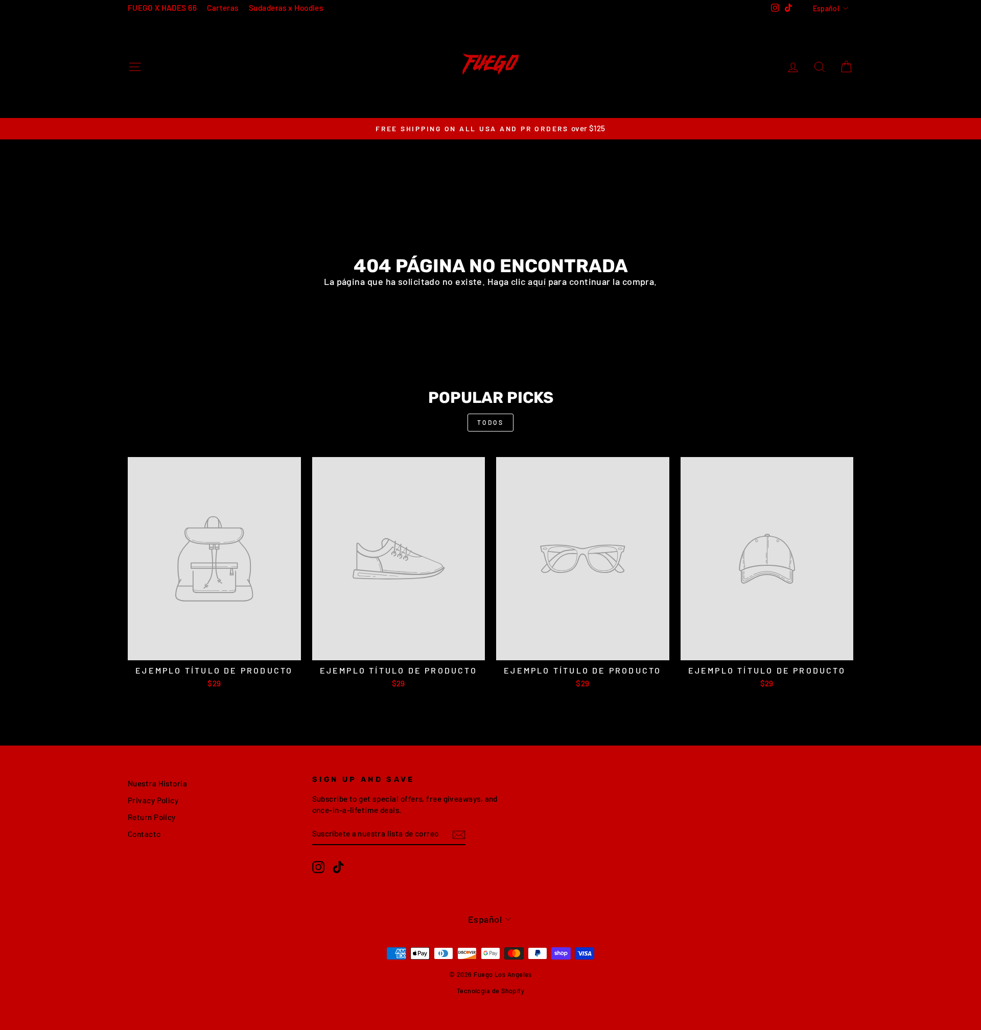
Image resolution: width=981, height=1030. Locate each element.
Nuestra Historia (157, 783)
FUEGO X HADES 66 (162, 7)
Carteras (223, 7)
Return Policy (152, 817)
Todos (490, 422)
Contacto (144, 834)
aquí (537, 281)
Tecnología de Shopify (490, 991)
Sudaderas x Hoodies (286, 7)
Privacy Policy (153, 800)
